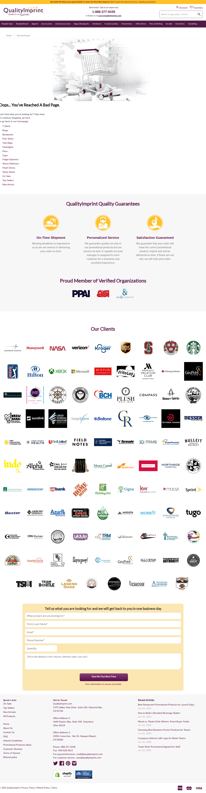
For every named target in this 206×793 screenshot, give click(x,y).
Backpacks (7, 134)
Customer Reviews (12, 749)
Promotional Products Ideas (17, 745)
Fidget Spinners (10, 159)
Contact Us (8, 732)
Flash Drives (8, 167)
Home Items (127, 23)
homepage (22, 121)
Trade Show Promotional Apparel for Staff (159, 746)
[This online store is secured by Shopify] (63, 774)
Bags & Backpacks (81, 23)
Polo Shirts (7, 138)
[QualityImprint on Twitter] (55, 764)
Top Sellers (8, 180)
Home (6, 724)
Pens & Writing (156, 23)
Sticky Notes (8, 172)
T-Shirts (6, 126)
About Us (8, 728)
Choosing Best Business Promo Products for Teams (164, 730)
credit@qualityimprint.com (89, 754)
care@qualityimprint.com (109, 16)
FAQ (5, 736)
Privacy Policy (28, 788)
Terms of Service (11, 753)
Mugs (5, 130)
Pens (5, 151)
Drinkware (96, 23)
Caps (5, 155)
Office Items (141, 23)
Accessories (46, 23)
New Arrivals (9, 712)
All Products (9, 716)
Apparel (35, 23)
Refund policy (10, 757)
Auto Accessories (63, 23)
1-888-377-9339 (103, 11)
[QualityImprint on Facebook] (61, 764)
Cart (201, 30)
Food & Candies (111, 23)
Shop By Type (7, 23)
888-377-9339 (68, 747)
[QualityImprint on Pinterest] (68, 764)
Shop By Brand (22, 23)
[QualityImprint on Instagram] (74, 764)
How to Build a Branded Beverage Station (159, 713)
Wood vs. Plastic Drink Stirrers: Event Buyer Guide (163, 721)
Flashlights (7, 147)
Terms (54, 788)
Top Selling (192, 23)
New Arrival (8, 184)
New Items (180, 23)
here (42, 114)
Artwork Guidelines (12, 740)
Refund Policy (43, 788)
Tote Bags (7, 143)
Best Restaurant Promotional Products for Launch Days (166, 704)
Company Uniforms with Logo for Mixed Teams (162, 738)
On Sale (169, 23)
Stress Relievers (10, 163)
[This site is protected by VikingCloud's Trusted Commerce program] (83, 775)
